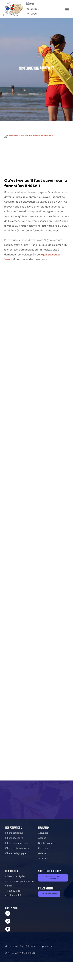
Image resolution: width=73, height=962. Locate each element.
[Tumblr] (7, 929)
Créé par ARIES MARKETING (20, 953)
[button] (67, 9)
